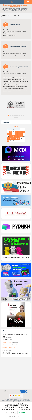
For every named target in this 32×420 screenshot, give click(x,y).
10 (16, 134)
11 (18, 134)
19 (21, 136)
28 (8, 140)
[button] (16, 106)
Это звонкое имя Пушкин (18, 47)
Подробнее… (22, 416)
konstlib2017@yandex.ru (8, 347)
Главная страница (9, 31)
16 (13, 136)
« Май (14, 143)
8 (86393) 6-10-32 (6, 344)
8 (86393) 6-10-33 (7, 342)
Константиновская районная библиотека (15, 6)
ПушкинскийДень (9, 33)
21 (8, 138)
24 (16, 138)
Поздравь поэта (15, 25)
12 (21, 134)
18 (18, 136)
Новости (24, 31)
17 (16, 136)
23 (13, 138)
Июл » (17, 143)
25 (18, 138)
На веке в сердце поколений (19, 67)
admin (6, 29)
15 (10, 136)
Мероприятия (18, 31)
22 (10, 138)
